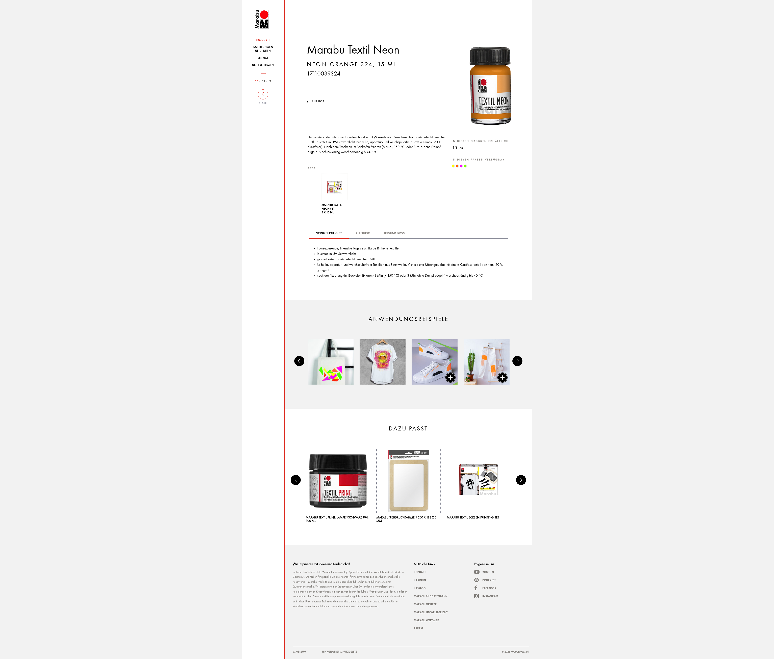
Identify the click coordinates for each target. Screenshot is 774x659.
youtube (488, 572)
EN (263, 81)
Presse (418, 628)
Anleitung (363, 233)
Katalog (420, 588)
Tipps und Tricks (394, 233)
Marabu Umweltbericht (430, 612)
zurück (318, 101)
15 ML (459, 148)
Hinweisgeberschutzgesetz (339, 652)
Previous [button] (299, 361)
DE (256, 81)
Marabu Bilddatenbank (430, 596)
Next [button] (517, 361)
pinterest (489, 580)
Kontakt (420, 572)
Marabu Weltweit (426, 620)
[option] (334, 195)
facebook (489, 588)
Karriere (420, 580)
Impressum (299, 652)
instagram (490, 596)
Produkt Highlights (328, 233)
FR (270, 81)
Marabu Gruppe (425, 604)
